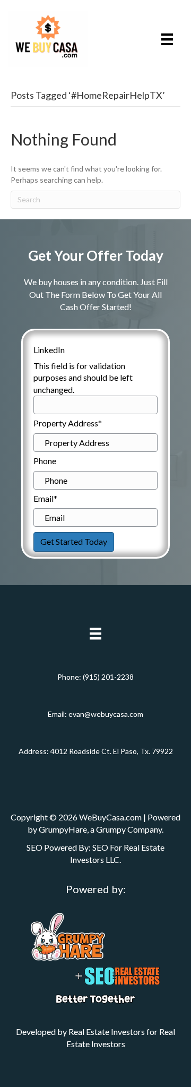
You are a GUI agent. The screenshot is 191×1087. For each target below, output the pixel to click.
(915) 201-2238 (108, 676)
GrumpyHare (63, 829)
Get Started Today (73, 541)
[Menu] (167, 39)
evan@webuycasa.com (105, 713)
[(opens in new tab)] (68, 935)
